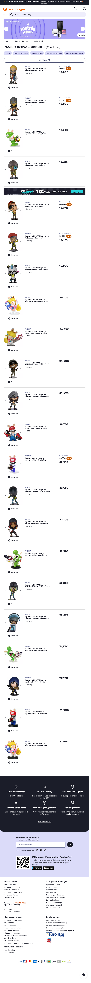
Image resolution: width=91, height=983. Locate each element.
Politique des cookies (12, 933)
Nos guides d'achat (11, 895)
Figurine (8, 53)
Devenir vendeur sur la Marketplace (60, 930)
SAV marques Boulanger (55, 897)
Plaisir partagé (51, 887)
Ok (70, 844)
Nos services (51, 892)
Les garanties (9, 923)
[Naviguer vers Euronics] (65, 934)
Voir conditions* (44, 821)
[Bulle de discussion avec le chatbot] (83, 975)
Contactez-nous (10, 885)
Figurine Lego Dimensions (74, 53)
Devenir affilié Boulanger (55, 925)
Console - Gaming (21, 41)
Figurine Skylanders (21, 53)
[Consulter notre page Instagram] (45, 851)
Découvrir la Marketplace (56, 928)
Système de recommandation (15, 935)
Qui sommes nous (53, 885)
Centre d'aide (9, 897)
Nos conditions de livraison (14, 892)
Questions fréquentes (12, 887)
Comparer (14, 87)
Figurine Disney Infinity (54, 53)
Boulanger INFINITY (53, 908)
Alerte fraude (9, 952)
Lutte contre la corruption (14, 941)
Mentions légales (10, 925)
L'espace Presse (52, 890)
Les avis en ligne (10, 938)
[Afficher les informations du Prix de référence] (69, 66)
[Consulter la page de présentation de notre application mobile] (37, 868)
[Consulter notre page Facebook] (37, 851)
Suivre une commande (12, 890)
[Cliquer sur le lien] (45, 29)
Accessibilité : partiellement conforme (18, 943)
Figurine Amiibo (37, 53)
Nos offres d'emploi (53, 920)
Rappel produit (9, 950)
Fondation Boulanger (54, 902)
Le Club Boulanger (53, 900)
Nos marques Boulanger (55, 895)
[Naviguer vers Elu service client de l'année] (65, 940)
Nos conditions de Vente (13, 920)
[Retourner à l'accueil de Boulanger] (14, 9)
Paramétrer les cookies (12, 930)
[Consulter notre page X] (41, 851)
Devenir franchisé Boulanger (57, 923)
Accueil (6, 41)
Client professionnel (54, 905)
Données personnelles (12, 928)
